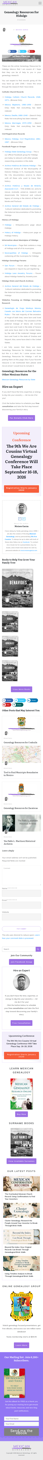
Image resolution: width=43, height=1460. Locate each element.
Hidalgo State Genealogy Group (18, 152)
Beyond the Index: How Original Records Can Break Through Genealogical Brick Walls (21, 1242)
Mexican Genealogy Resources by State (18, 379)
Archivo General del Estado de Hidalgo (22, 206)
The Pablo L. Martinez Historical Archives (19, 842)
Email (9, 900)
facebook (26, 542)
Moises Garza (22, 29)
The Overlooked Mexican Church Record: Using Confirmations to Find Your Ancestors (21, 1189)
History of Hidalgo (13, 232)
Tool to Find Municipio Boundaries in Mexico (21, 774)
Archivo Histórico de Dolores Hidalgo (20, 165)
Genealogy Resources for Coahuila (20, 742)
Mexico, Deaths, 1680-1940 (16, 115)
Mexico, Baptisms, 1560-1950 (18, 105)
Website (5, 912)
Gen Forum (9, 265)
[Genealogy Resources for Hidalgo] (21, 40)
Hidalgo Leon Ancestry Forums (18, 273)
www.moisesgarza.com (28, 550)
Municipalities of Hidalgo (16, 253)
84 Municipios (11, 245)
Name (9, 888)
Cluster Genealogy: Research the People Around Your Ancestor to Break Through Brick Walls (21, 1215)
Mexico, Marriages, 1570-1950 (18, 123)
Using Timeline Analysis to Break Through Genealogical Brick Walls (21, 1267)
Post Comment (21, 929)
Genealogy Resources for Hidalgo (21, 14)
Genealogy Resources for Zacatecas (21, 808)
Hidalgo (8, 225)
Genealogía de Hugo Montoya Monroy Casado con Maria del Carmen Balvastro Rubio (23, 311)
